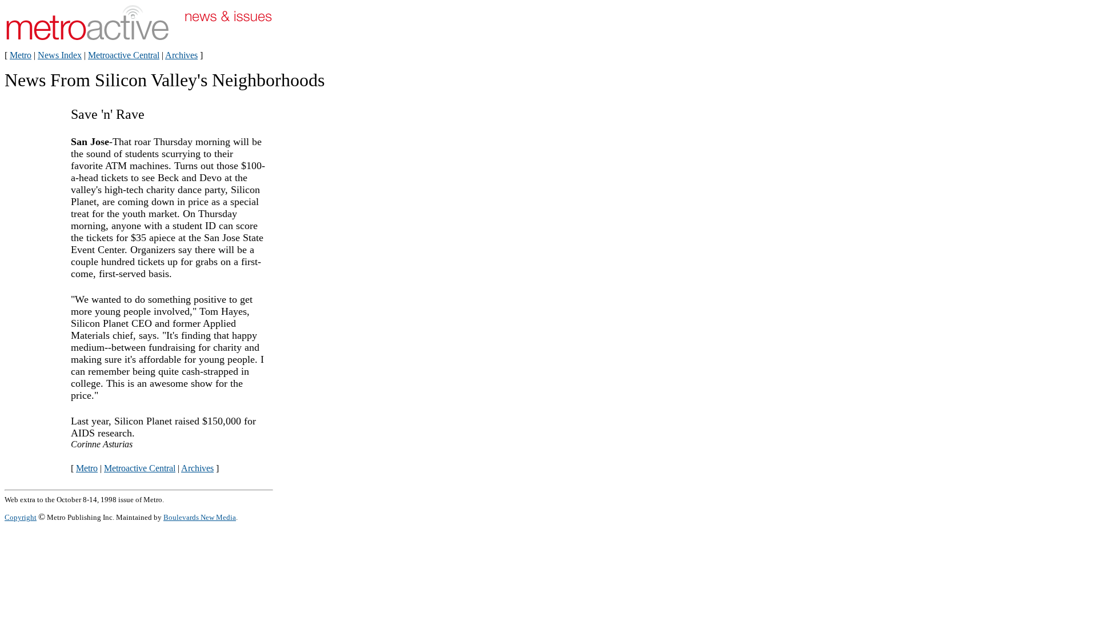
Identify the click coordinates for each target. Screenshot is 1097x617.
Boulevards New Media (199, 517)
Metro (20, 55)
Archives (181, 55)
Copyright (21, 517)
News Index (60, 55)
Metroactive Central (123, 55)
